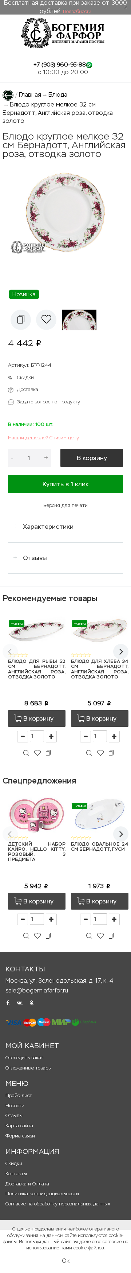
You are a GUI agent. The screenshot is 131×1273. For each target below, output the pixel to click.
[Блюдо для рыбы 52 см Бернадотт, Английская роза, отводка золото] (37, 631)
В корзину (92, 458)
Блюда (57, 94)
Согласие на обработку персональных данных (57, 1204)
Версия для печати (65, 505)
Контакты (16, 1174)
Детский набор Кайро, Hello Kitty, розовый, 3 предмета (37, 852)
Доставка (27, 389)
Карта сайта (19, 1126)
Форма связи (20, 1136)
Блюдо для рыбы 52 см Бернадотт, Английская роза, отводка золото (37, 669)
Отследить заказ (24, 1058)
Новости (14, 1106)
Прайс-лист (18, 1095)
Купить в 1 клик (66, 484)
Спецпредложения (39, 781)
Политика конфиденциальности (42, 1194)
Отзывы (35, 558)
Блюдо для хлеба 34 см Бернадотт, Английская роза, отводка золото (99, 669)
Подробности (77, 12)
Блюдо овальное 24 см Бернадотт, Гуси (99, 847)
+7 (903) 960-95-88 (59, 64)
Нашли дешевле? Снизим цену (43, 438)
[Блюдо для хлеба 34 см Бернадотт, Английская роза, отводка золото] (99, 631)
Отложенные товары (28, 1068)
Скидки (25, 377)
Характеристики (48, 527)
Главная (30, 94)
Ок (66, 1261)
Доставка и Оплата (27, 1184)
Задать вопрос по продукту (48, 402)
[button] (21, 320)
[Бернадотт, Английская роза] (81, 320)
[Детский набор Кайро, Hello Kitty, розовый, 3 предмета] (37, 813)
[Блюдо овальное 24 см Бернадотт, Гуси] (99, 813)
